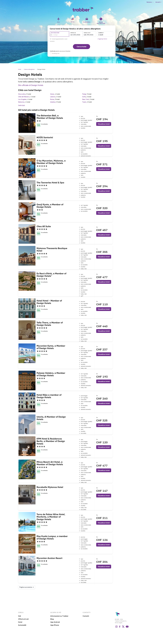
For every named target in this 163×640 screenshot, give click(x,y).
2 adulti (100, 35)
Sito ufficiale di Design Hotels (30, 85)
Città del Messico (24, 97)
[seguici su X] (123, 627)
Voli (19, 616)
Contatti (86, 616)
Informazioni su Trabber (59, 616)
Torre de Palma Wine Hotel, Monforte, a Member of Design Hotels (51, 517)
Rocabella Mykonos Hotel (50, 487)
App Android (55, 622)
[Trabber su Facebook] (119, 627)
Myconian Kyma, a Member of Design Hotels (51, 347)
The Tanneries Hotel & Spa (50, 182)
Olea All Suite (44, 226)
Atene (52, 94)
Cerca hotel (81, 47)
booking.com (55, 53)
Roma (52, 99)
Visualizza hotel (104, 124)
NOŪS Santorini (45, 137)
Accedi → (158, 2)
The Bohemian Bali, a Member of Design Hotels (50, 116)
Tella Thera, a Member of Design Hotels (50, 323)
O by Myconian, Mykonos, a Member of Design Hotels (51, 161)
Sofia (84, 97)
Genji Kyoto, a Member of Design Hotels (50, 205)
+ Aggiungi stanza (102, 39)
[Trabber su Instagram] (116, 627)
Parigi (84, 94)
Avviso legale (118, 622)
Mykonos (21, 102)
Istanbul (52, 102)
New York (85, 99)
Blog (52, 619)
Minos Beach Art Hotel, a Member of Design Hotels (50, 463)
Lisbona (52, 97)
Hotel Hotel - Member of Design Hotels (49, 301)
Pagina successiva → (26, 587)
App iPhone (54, 625)
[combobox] (59, 34)
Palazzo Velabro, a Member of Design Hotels (51, 374)
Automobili (22, 625)
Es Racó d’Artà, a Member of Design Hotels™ (51, 274)
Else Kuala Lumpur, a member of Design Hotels (52, 537)
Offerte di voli (23, 619)
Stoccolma (22, 94)
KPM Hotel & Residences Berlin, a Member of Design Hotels (51, 441)
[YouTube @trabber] (127, 627)
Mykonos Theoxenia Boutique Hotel (52, 249)
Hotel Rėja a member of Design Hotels (49, 396)
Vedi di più (21, 105)
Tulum (84, 102)
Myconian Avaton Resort (49, 558)
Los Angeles (22, 99)
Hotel (20, 622)
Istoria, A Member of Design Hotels (51, 418)
